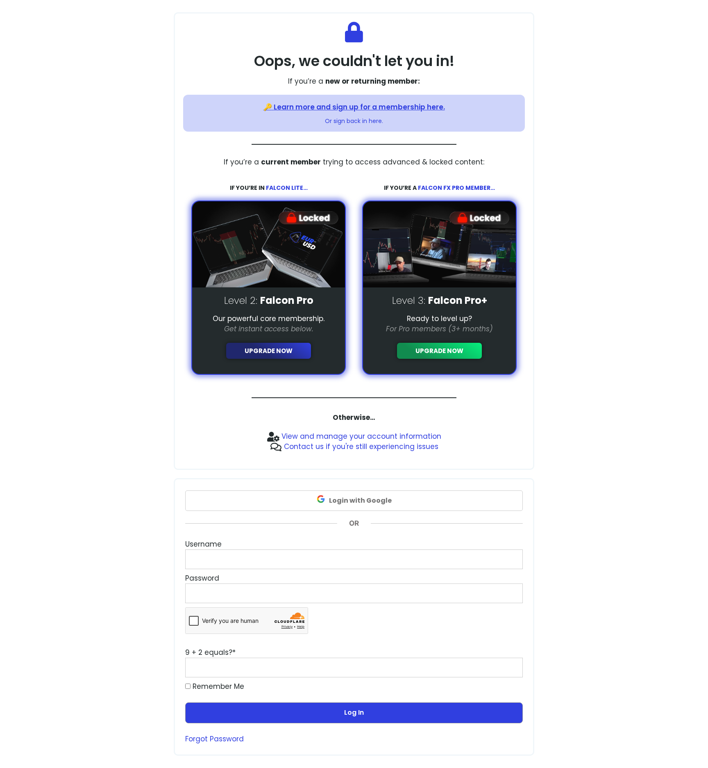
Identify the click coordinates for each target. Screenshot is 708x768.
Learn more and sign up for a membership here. (359, 107)
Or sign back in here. (354, 121)
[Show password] (509, 593)
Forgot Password (214, 739)
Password (202, 578)
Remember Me (217, 686)
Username (203, 544)
